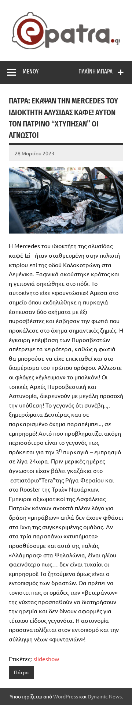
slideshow (46, 658)
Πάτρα (21, 672)
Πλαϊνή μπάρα (95, 71)
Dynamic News (105, 696)
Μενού (30, 71)
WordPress (65, 696)
